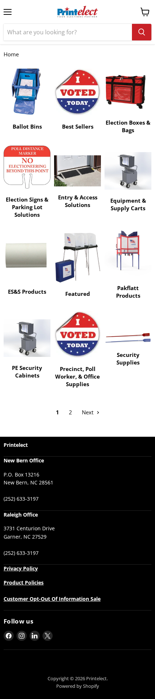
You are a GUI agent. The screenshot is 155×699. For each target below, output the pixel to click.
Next (88, 412)
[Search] (141, 32)
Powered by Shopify (77, 686)
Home (11, 54)
